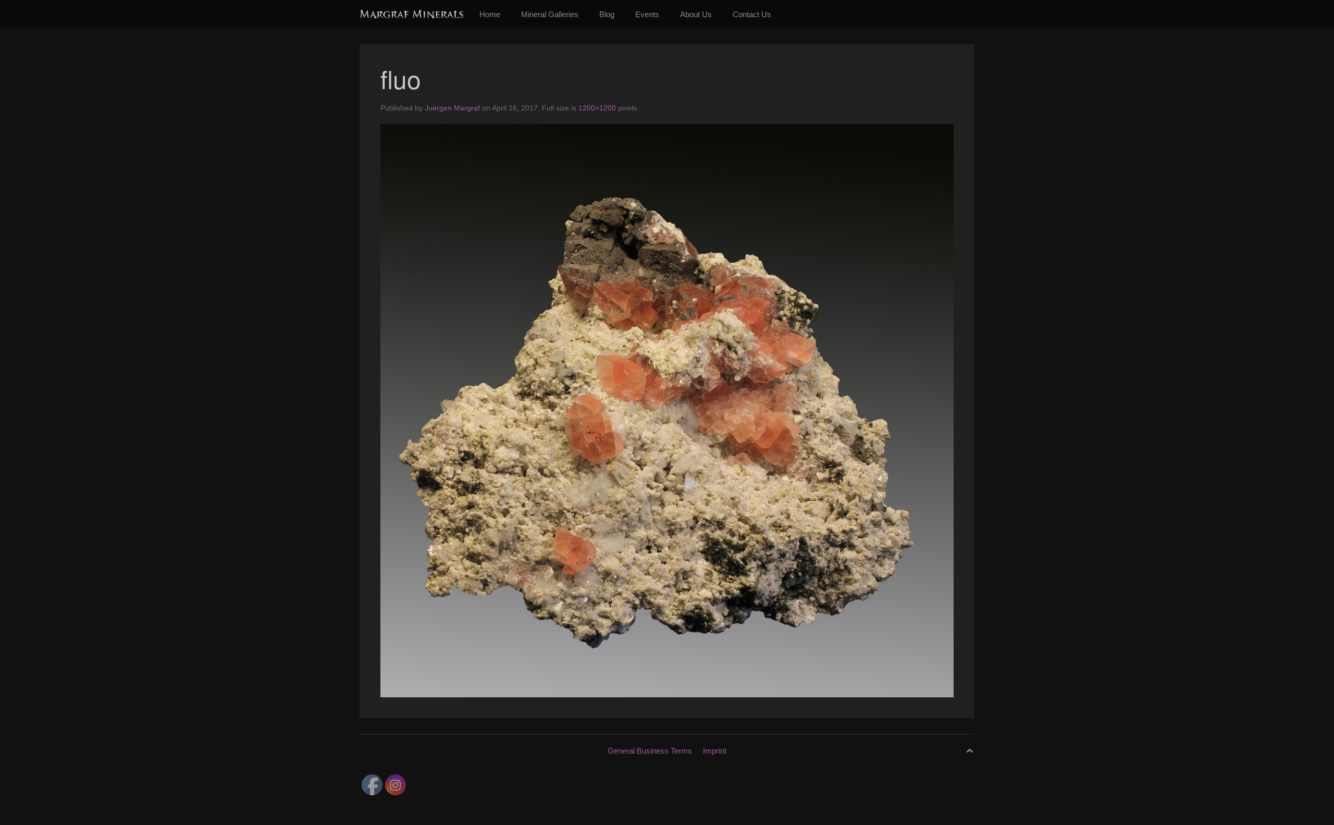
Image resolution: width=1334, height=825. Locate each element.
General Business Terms (650, 750)
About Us (696, 14)
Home (489, 14)
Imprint (714, 750)
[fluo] (667, 409)
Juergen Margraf (452, 108)
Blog (606, 14)
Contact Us (752, 14)
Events (647, 14)
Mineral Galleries (549, 14)
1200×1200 (597, 108)
